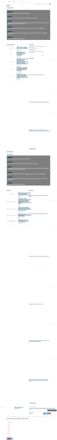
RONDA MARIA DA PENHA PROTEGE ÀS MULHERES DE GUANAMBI (22, 18)
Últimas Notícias (10, 16)
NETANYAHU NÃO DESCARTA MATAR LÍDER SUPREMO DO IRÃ (38, 213)
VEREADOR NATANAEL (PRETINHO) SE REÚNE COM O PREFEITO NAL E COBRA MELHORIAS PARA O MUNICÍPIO (39, 341)
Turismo (48, 416)
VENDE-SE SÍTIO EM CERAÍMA (33, 48)
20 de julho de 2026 (20, 196)
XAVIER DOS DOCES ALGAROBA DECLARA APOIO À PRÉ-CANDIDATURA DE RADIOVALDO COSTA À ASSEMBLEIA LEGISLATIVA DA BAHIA (24, 201)
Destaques (28, 416)
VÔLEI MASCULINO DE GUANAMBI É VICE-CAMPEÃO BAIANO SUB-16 (24, 215)
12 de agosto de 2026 (19, 79)
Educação (43, 416)
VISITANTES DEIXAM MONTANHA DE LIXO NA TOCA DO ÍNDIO (23, 221)
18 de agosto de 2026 (19, 49)
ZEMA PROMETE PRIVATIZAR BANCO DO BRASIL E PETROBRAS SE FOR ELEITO (24, 193)
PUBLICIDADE (10, 8)
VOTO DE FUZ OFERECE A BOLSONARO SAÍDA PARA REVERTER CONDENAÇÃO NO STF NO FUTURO (24, 209)
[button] (28, 41)
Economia (23, 416)
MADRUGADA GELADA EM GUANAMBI (16, 38)
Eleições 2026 (9, 21)
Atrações (33, 416)
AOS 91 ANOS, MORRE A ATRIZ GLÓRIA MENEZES (19, 13)
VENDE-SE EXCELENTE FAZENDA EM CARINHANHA (36, 51)
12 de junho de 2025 (20, 223)
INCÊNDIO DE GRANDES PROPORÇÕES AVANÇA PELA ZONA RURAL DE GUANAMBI (26, 28)
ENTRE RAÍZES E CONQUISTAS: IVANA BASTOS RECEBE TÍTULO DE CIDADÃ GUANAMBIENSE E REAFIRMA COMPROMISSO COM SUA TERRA (38, 380)
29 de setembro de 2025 (20, 217)
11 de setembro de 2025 (20, 211)
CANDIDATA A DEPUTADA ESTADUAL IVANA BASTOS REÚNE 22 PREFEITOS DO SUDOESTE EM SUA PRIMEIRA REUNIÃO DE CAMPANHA (28, 23)
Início (8, 416)
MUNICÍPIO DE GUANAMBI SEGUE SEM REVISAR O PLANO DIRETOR (39, 256)
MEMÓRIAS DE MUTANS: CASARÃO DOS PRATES (36, 304)
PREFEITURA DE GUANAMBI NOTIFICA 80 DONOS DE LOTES (37, 46)
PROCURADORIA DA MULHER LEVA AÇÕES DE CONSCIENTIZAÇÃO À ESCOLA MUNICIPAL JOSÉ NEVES (27, 33)
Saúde (19, 416)
